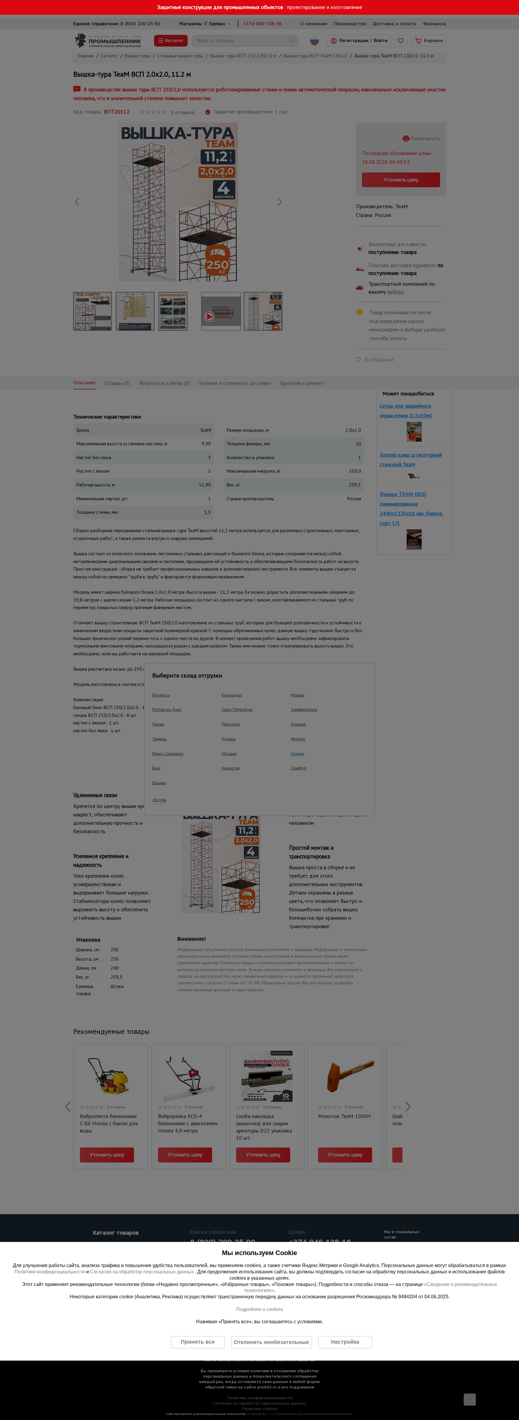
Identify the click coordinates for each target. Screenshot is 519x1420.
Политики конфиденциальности (49, 1271)
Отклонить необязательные (271, 1342)
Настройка (345, 1342)
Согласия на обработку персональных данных (142, 1271)
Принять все (198, 1342)
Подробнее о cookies (259, 1309)
